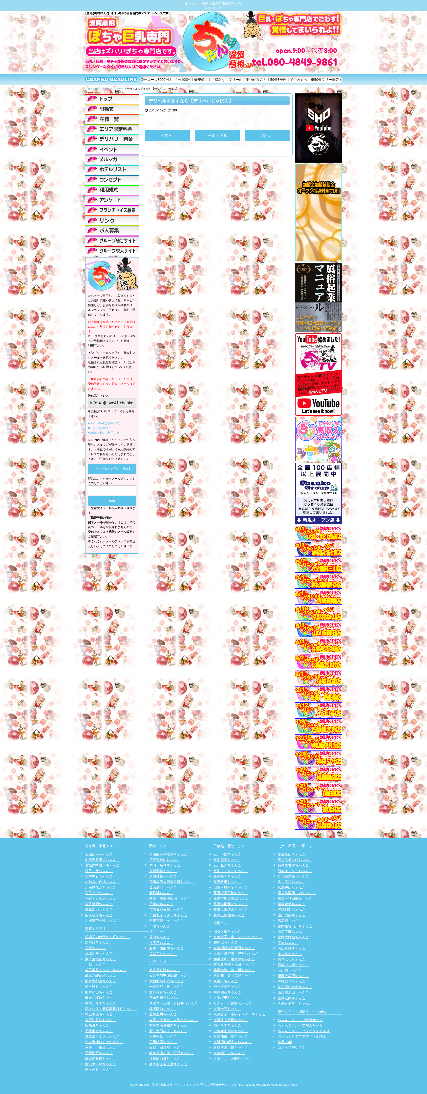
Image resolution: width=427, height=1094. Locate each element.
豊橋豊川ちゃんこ (163, 1014)
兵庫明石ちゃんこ (227, 992)
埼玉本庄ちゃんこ (99, 1014)
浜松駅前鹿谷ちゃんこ (166, 1058)
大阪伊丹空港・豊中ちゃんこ (236, 953)
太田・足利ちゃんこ (164, 865)
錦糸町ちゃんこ (97, 1025)
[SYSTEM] (112, 129)
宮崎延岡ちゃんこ (291, 998)
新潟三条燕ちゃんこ (229, 915)
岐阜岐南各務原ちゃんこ (168, 1025)
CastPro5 (289, 1084)
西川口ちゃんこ (97, 942)
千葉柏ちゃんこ (161, 903)
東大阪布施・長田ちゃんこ (234, 964)
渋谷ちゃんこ (159, 931)
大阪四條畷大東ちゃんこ (233, 1041)
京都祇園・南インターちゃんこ (238, 936)
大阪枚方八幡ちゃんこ (231, 1019)
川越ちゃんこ (95, 964)
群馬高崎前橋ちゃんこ (102, 975)
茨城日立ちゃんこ (163, 953)
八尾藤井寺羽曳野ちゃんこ (234, 975)
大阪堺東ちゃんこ (227, 997)
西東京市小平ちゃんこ (166, 920)
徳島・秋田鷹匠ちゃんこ (297, 898)
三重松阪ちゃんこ (163, 1036)
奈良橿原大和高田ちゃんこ (234, 947)
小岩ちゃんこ (159, 926)
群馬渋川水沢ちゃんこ (102, 1036)
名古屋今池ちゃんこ (164, 969)
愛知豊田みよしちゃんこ (168, 1031)
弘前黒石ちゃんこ (99, 876)
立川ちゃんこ (95, 947)
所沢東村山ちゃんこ (164, 859)
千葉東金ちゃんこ (99, 1031)
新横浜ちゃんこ (161, 892)
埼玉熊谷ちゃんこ (99, 986)
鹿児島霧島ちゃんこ (293, 876)
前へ (168, 135)
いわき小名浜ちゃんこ (102, 881)
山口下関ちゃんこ (291, 931)
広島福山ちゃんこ (291, 887)
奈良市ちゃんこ (226, 981)
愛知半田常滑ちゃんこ (166, 1047)
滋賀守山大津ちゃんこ (231, 1031)
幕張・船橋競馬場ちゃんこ (170, 898)
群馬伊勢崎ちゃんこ (100, 1058)
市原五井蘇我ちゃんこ (166, 909)
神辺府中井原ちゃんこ (295, 987)
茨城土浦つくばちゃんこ (104, 1041)
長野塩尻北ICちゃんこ (231, 903)
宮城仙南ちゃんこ (99, 854)
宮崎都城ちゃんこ (291, 903)
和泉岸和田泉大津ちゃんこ (234, 959)
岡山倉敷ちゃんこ (291, 948)
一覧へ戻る (217, 135)
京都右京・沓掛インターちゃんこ (239, 1014)
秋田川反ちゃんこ (99, 870)
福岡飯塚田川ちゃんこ (295, 926)
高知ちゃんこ (288, 942)
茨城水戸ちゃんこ (99, 953)
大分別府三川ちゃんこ (295, 1003)
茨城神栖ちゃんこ (163, 876)
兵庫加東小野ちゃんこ (231, 1036)
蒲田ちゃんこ (159, 937)
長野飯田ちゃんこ (227, 881)
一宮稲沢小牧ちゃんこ (166, 986)
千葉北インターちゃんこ (168, 915)
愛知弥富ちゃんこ (163, 992)
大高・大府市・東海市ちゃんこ (173, 1019)
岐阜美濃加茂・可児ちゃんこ (171, 1053)
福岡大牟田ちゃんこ (293, 975)
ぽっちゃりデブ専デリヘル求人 (302, 1036)
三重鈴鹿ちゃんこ (163, 1041)
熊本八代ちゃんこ (291, 959)
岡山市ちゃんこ (290, 970)
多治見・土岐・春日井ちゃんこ (173, 1003)
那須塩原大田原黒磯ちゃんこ (171, 881)
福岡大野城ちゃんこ (293, 937)
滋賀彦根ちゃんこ (227, 931)
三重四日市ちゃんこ (164, 997)
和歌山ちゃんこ (226, 942)
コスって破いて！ (291, 1047)
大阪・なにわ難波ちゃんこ (234, 1058)
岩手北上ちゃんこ (99, 892)
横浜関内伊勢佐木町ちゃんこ (107, 936)
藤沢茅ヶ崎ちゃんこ (100, 1064)
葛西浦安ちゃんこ (163, 887)
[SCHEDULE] (112, 109)
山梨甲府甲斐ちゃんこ (231, 887)
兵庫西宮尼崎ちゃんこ (231, 1047)
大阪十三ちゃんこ (227, 1008)
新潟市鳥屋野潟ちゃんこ (233, 898)
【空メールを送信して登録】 (112, 469)
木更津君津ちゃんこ (100, 1019)
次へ (266, 135)
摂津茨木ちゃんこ (227, 1025)
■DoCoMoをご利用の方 (104, 423)
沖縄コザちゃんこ (291, 981)
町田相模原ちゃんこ (100, 997)
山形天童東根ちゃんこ (102, 859)
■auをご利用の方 (99, 428)
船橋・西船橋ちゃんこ (166, 948)
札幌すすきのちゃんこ (102, 898)
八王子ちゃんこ (161, 942)
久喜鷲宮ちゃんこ (163, 870)
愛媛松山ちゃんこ (291, 854)
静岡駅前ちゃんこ (163, 1008)
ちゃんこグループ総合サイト (300, 1019)
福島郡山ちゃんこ (99, 909)
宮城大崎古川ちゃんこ (102, 865)
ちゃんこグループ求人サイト (300, 1025)
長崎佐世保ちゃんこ (293, 865)
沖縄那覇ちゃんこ (291, 909)
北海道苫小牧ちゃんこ (102, 920)
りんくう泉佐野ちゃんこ (233, 1003)
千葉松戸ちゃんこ (99, 1053)
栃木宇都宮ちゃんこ (100, 981)
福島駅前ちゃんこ (99, 915)
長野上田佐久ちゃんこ (231, 909)
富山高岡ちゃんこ (227, 859)
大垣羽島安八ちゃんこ (166, 981)
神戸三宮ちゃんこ (227, 986)
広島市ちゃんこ (290, 920)
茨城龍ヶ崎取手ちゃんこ (168, 854)
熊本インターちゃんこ (295, 870)
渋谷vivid (285, 1041)
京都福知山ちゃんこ (229, 1053)
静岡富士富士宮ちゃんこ (168, 1064)
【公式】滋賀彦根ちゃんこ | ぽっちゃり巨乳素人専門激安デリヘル (191, 1084)
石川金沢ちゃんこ (227, 865)
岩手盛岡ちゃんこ (99, 903)
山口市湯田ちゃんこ (293, 992)
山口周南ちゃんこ (291, 915)
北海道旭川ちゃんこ (100, 887)
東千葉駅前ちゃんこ (100, 959)
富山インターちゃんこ (231, 870)
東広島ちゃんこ (290, 953)
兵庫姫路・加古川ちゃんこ (234, 969)
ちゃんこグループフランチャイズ (304, 1031)
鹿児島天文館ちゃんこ (295, 859)
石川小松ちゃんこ (227, 854)
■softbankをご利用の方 (103, 432)
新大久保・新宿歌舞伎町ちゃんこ (111, 1008)
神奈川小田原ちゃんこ (102, 1047)
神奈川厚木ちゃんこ (100, 1003)
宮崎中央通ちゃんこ (293, 964)
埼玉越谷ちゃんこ (99, 1069)
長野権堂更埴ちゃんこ (231, 892)
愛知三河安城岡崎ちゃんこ (170, 975)
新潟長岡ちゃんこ (227, 876)
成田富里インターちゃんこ (106, 969)
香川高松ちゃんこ (291, 881)
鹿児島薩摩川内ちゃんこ (297, 892)
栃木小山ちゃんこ (99, 992)
